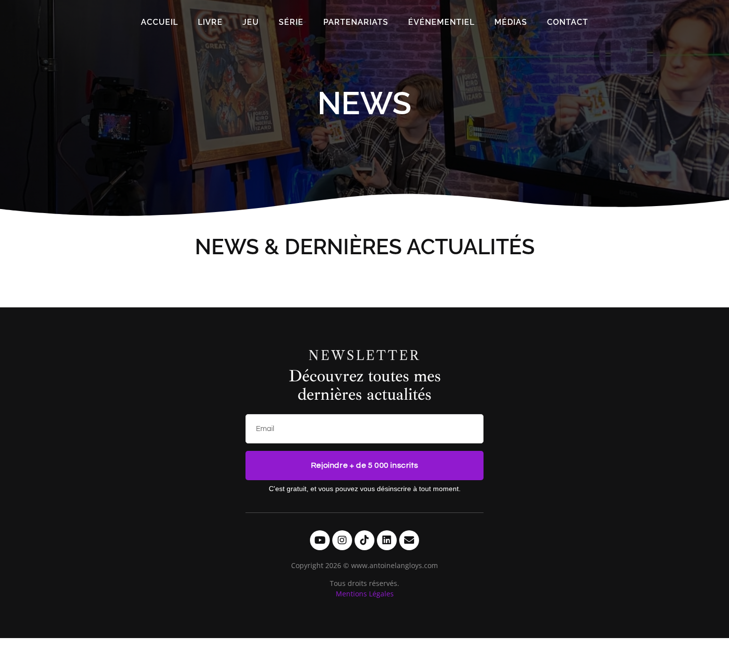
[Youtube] (320, 540)
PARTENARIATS (355, 22)
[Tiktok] (364, 540)
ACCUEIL (159, 22)
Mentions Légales (365, 593)
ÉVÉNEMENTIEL (441, 22)
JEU (251, 22)
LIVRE (210, 22)
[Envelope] (409, 540)
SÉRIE (291, 22)
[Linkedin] (387, 540)
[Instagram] (342, 540)
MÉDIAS (510, 22)
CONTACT (567, 22)
